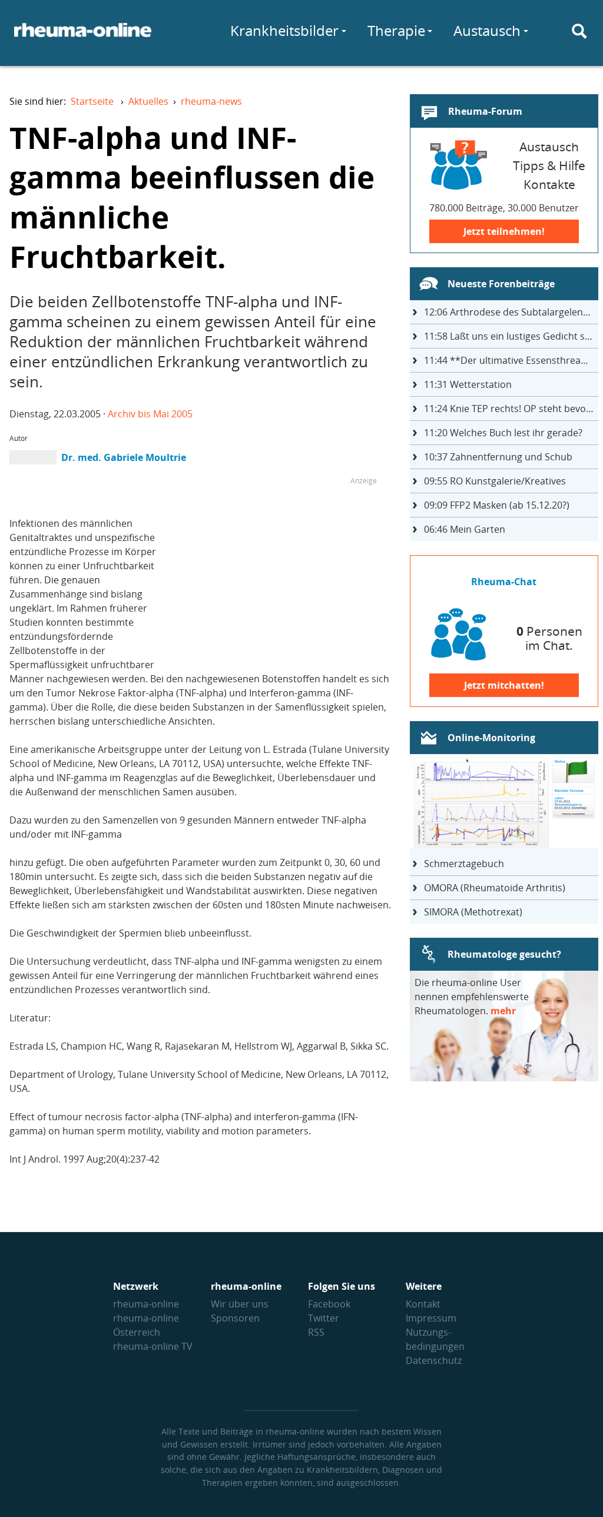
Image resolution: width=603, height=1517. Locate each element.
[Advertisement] (278, 570)
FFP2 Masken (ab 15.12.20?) (496, 505)
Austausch (487, 30)
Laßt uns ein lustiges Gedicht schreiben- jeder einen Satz (511, 336)
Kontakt (423, 1303)
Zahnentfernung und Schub (498, 456)
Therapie (396, 30)
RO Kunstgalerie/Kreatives (495, 480)
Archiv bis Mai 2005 (150, 413)
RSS (316, 1332)
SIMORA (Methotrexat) (473, 911)
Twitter (323, 1318)
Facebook (329, 1303)
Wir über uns (240, 1303)
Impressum (431, 1318)
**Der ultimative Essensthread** (510, 360)
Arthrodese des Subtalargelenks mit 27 (511, 312)
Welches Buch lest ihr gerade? (503, 432)
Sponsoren (235, 1318)
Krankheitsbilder (284, 30)
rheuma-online (146, 1303)
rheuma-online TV (153, 1346)
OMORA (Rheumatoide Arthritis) (494, 887)
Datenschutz (434, 1360)
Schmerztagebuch (464, 863)
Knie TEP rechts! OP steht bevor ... (511, 408)
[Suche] (579, 31)
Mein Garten (464, 529)
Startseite (92, 101)
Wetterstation (468, 384)
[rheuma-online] (82, 37)
